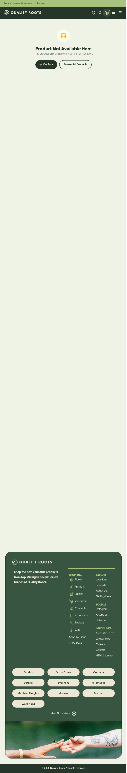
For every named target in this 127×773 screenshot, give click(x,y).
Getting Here (103, 596)
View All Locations (60, 713)
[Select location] (94, 13)
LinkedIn (101, 620)
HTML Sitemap (104, 655)
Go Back (48, 64)
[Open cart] (113, 13)
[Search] (100, 13)
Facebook (101, 615)
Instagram (101, 609)
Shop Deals (75, 643)
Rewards (101, 585)
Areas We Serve (105, 633)
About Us (101, 591)
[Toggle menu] (120, 13)
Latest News (103, 639)
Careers (100, 644)
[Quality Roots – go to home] (22, 12)
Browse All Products (75, 64)
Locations (101, 579)
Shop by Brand (77, 637)
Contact (100, 650)
